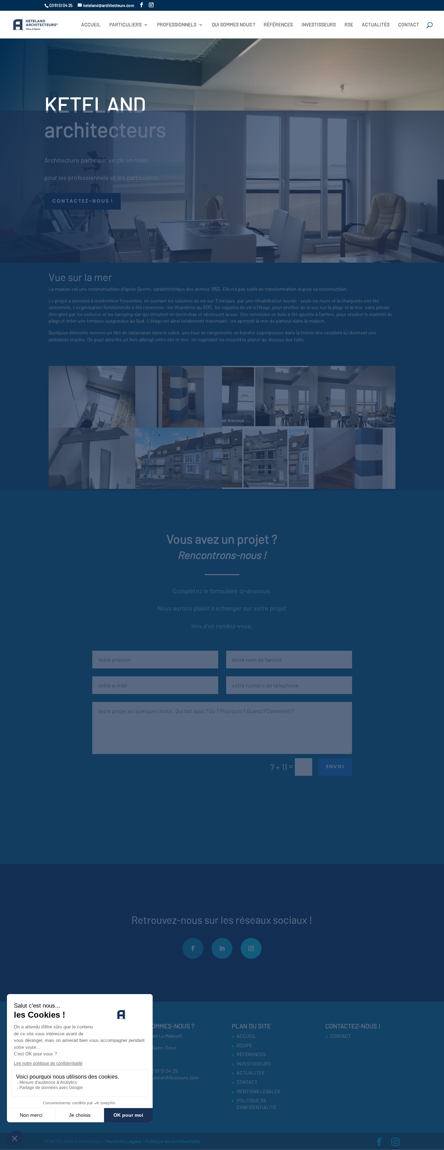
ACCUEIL (91, 24)
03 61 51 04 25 (60, 5)
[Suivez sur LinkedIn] (222, 948)
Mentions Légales (124, 1141)
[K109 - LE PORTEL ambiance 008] (178, 489)
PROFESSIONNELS (176, 24)
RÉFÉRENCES (278, 24)
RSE (348, 24)
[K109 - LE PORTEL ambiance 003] (352, 489)
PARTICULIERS (125, 24)
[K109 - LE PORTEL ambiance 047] (92, 489)
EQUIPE (244, 1045)
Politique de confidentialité (172, 1141)
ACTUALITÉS (376, 24)
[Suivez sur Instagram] (251, 948)
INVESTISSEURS (318, 24)
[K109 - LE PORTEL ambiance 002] (265, 489)
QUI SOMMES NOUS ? (233, 24)
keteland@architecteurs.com (168, 1077)
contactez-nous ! (82, 200)
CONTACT (408, 24)
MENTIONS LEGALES (258, 1091)
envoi (335, 766)
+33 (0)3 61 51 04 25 (158, 1071)
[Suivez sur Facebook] (192, 948)
